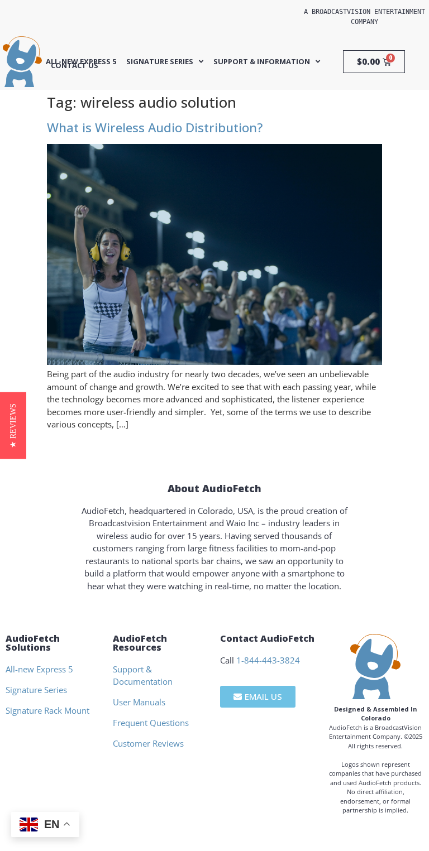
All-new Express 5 (81, 61)
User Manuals (139, 702)
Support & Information (261, 61)
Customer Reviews (148, 743)
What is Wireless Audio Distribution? (155, 127)
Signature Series (159, 61)
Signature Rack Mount (47, 710)
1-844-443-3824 (268, 660)
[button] (13, 425)
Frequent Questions (151, 722)
